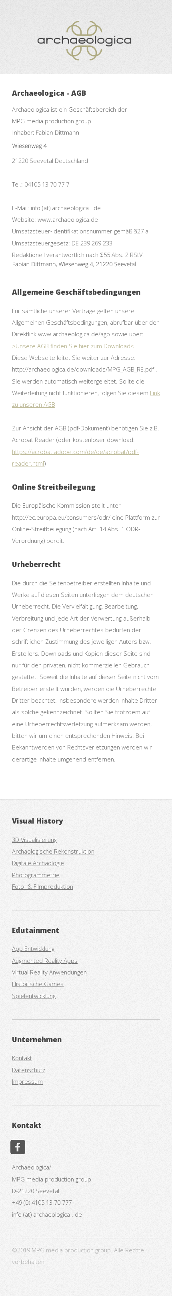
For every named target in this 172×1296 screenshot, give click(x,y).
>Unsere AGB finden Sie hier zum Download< (73, 346)
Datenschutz (28, 1070)
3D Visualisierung (34, 840)
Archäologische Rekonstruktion (53, 851)
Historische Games (38, 984)
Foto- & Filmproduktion (42, 886)
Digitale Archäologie (38, 863)
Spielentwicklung (34, 996)
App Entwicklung (33, 948)
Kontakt (22, 1058)
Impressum (27, 1081)
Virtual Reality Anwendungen (49, 972)
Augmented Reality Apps (45, 960)
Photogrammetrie (36, 875)
